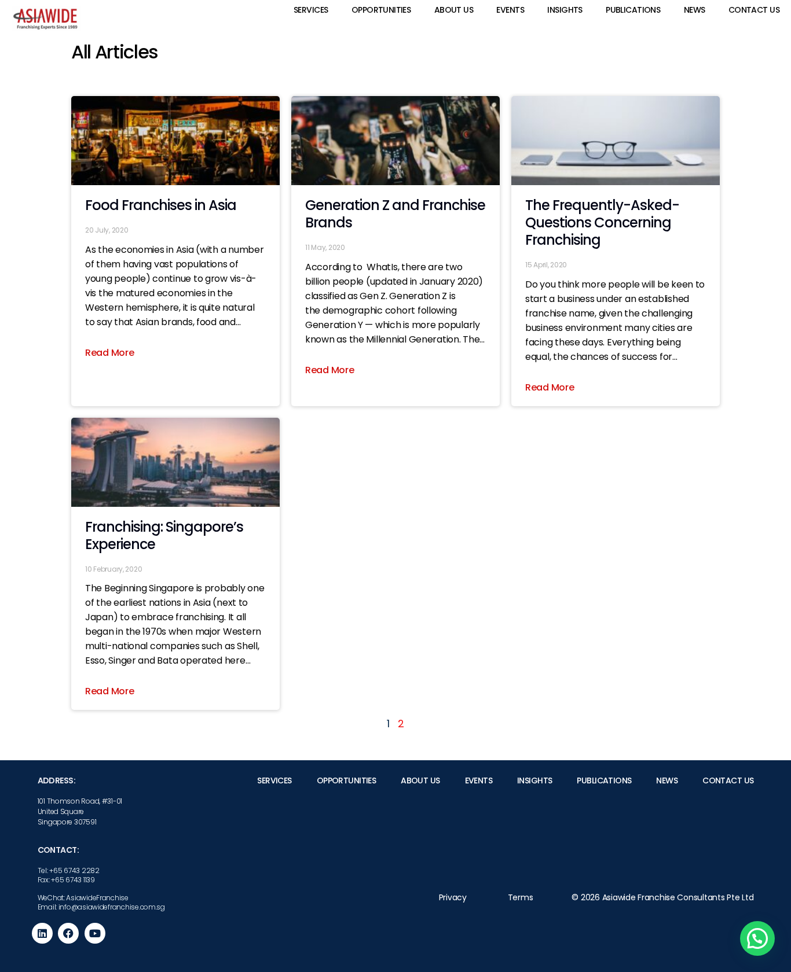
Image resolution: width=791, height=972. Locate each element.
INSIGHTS (564, 10)
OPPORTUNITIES (381, 10)
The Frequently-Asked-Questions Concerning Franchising (602, 222)
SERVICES (311, 10)
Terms (520, 897)
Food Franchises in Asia (160, 205)
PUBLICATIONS (633, 10)
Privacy (453, 897)
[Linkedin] (42, 933)
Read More (109, 352)
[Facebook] (68, 933)
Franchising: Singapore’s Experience (164, 535)
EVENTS (510, 10)
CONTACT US (753, 10)
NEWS (694, 10)
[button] (757, 938)
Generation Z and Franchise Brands (395, 214)
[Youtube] (95, 933)
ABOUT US (453, 10)
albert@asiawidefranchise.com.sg (579, 916)
